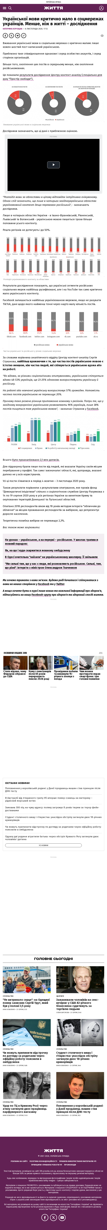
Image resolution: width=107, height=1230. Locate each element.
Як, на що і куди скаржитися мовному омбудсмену (37, 550)
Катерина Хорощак (13, 29)
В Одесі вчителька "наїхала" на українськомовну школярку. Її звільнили (51, 557)
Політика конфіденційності (43, 1161)
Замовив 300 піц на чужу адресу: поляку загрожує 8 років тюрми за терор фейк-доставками (52, 809)
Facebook (92, 408)
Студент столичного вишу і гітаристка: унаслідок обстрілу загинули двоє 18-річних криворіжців (53, 818)
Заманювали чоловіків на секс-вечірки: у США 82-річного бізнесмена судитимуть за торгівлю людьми (77, 1004)
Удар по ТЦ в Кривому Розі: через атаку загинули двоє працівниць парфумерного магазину (25, 1109)
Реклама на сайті (19, 1161)
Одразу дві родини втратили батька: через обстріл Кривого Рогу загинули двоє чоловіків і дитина (52, 838)
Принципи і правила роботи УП (46, 1165)
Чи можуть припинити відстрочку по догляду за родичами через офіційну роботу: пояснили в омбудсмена (53, 828)
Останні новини (17, 783)
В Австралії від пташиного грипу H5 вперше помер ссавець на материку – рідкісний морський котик (48, 799)
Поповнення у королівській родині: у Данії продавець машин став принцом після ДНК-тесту (52, 790)
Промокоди (70, 1165)
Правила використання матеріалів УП (77, 1161)
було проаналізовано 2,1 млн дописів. (35, 459)
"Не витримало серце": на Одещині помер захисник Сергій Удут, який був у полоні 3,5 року (26, 1003)
